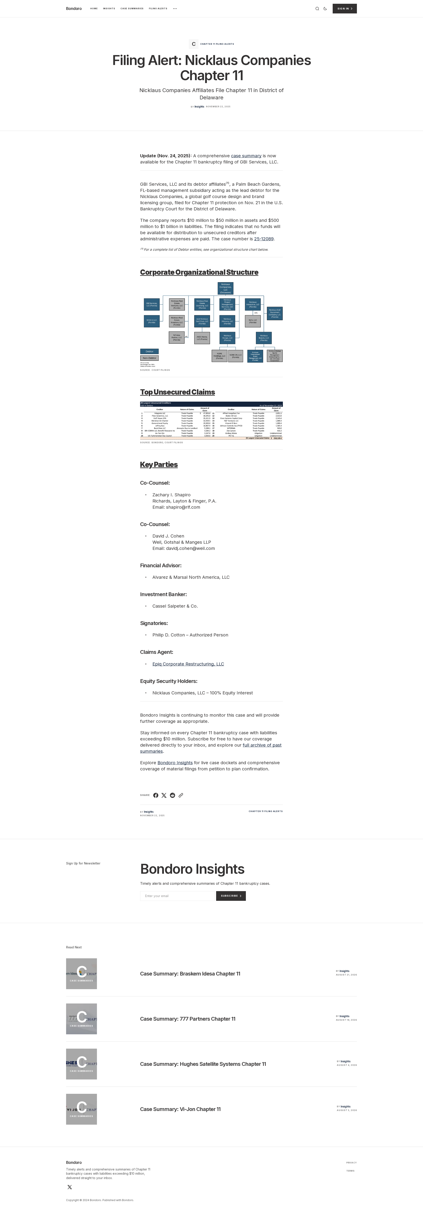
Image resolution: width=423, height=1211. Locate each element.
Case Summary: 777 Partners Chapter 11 (187, 1019)
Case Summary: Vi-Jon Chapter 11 (180, 1109)
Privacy (351, 1162)
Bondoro (127, 1200)
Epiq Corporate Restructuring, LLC (188, 664)
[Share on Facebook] (156, 795)
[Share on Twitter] (164, 795)
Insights (109, 8)
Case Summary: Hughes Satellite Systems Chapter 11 (203, 1064)
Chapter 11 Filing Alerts (217, 44)
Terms (350, 1171)
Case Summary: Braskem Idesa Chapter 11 (190, 973)
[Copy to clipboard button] (180, 795)
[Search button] (317, 9)
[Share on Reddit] (172, 795)
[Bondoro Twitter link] (69, 1187)
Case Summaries (132, 8)
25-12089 (263, 238)
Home (94, 8)
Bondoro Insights (175, 762)
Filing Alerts (158, 8)
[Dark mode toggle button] (325, 9)
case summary (246, 155)
